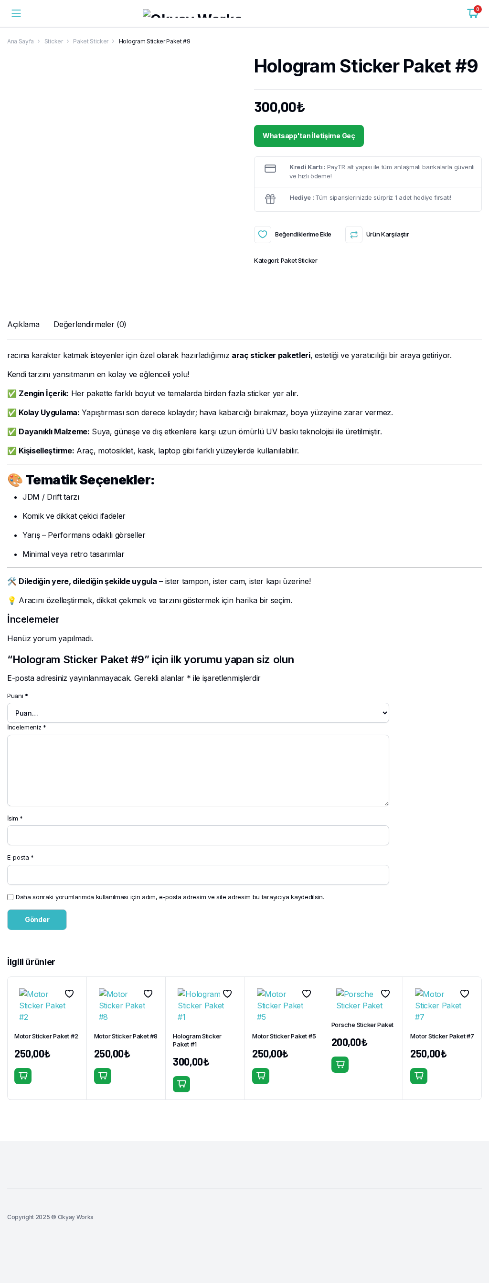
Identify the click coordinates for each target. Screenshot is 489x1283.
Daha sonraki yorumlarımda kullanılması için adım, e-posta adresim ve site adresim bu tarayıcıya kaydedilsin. (170, 897)
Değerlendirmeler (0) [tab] (90, 324)
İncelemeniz (26, 727)
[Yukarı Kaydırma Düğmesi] (473, 1240)
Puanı (17, 695)
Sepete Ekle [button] (23, 1076)
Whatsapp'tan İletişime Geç (309, 136)
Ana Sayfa (20, 41)
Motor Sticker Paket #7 (442, 1036)
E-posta (20, 857)
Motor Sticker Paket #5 (284, 1036)
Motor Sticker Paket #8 (126, 1036)
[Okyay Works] (244, 13)
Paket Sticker (90, 41)
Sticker (53, 41)
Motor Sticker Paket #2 (46, 1036)
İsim (15, 818)
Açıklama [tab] (23, 324)
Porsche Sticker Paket (362, 1024)
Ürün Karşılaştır (387, 234)
